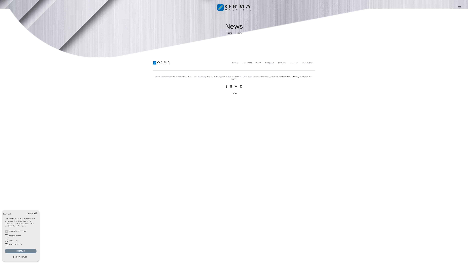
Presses (234, 62)
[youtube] (236, 86)
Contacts (294, 62)
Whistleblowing (306, 77)
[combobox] (36, 213)
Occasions (247, 62)
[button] (21, 257)
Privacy (234, 79)
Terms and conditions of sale (280, 77)
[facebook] (227, 86)
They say (282, 62)
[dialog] (20, 236)
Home (229, 33)
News (258, 62)
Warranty (296, 77)
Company (269, 62)
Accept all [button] (20, 251)
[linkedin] (241, 86)
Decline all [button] (7, 214)
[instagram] (231, 86)
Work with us (308, 62)
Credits (234, 93)
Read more (22, 226)
